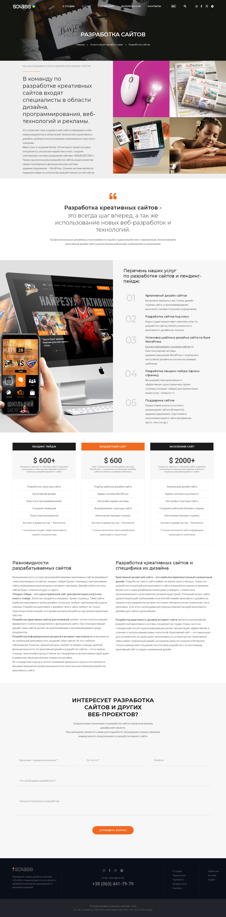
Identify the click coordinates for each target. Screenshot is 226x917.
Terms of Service (140, 910)
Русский (212, 875)
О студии (68, 6)
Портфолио (106, 6)
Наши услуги (179, 875)
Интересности (131, 6)
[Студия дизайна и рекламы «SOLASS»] (20, 6)
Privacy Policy (123, 910)
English (211, 880)
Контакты (154, 6)
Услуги (86, 6)
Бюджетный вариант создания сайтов (167, 346)
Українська (213, 871)
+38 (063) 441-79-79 (112, 883)
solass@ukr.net (116, 878)
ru (173, 6)
